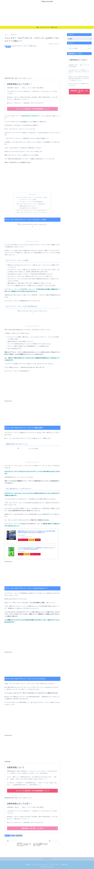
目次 (30, 194)
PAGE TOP (47, 858)
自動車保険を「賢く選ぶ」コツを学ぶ (32, 828)
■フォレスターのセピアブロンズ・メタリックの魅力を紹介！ (31, 203)
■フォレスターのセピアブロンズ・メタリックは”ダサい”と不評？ (32, 197)
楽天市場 (38, 539)
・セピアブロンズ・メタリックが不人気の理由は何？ (31, 201)
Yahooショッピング (23, 539)
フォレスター (19, 835)
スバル (13, 835)
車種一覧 (8, 835)
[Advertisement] (47, 15)
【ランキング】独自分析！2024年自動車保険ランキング (32, 109)
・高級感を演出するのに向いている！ (27, 206)
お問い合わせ (65, 864)
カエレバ (23, 551)
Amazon (32, 539)
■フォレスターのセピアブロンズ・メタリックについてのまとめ (32, 212)
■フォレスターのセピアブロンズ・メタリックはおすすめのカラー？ (33, 210)
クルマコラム (35, 864)
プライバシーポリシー (54, 864)
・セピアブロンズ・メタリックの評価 (27, 199)
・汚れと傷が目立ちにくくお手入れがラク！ (29, 208)
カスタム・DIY (44, 864)
